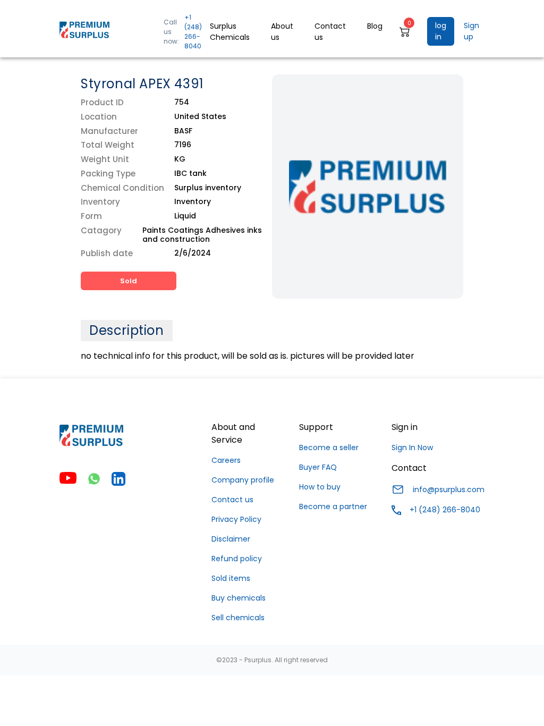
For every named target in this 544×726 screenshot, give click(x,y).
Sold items (230, 578)
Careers (226, 460)
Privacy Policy (236, 519)
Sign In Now (412, 447)
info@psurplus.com (448, 489)
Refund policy (236, 558)
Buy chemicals (238, 598)
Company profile (242, 480)
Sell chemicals (238, 617)
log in (440, 31)
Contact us (232, 499)
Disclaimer (230, 539)
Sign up (471, 31)
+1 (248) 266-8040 (193, 31)
